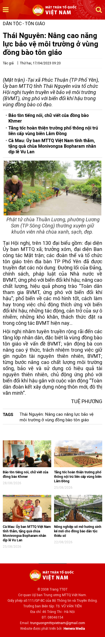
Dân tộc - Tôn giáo (24, 23)
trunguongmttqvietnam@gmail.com (57, 623)
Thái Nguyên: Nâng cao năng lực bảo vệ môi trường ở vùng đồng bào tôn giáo (57, 417)
